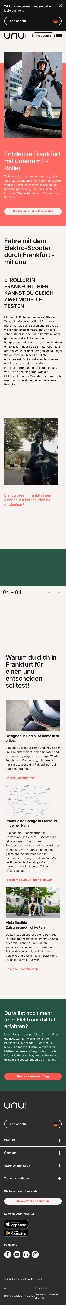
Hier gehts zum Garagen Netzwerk (30, 880)
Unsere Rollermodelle (20, 778)
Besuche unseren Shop (22, 969)
